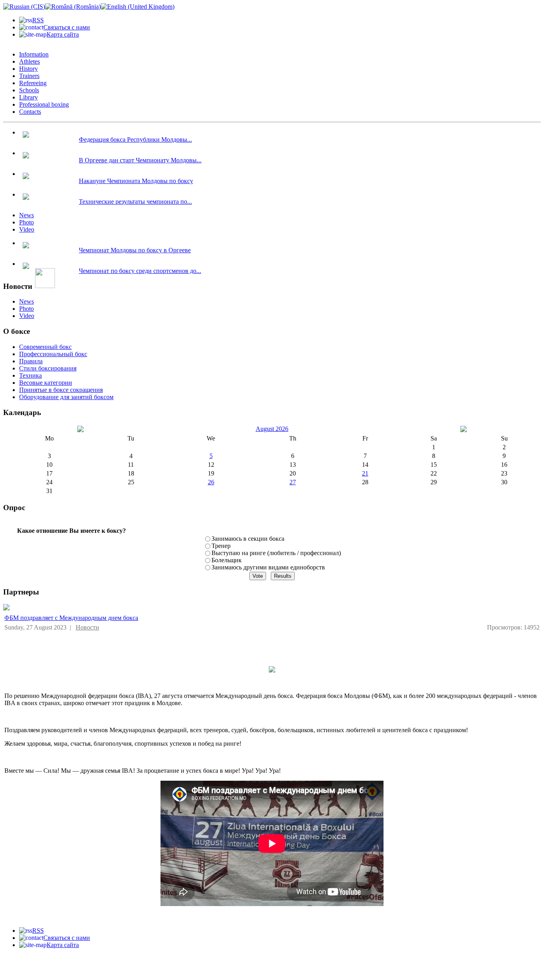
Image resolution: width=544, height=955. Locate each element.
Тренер (221, 545)
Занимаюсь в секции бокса (247, 538)
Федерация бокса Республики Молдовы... (135, 139)
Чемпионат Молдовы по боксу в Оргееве (135, 250)
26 (211, 482)
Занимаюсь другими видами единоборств (268, 567)
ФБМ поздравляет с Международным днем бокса (71, 617)
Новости (87, 627)
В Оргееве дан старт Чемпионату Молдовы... (140, 160)
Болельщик (226, 560)
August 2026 (272, 428)
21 (365, 473)
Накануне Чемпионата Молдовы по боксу (136, 180)
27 (293, 482)
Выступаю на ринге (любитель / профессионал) (276, 553)
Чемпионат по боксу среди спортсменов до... (140, 270)
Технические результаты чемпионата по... (135, 201)
